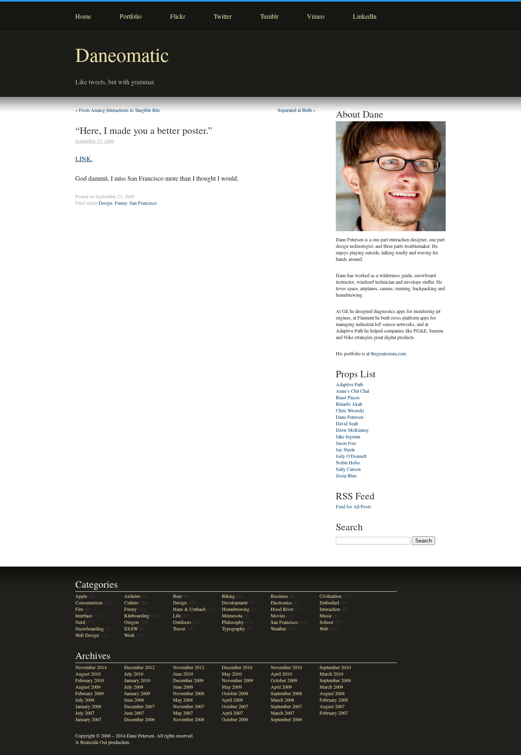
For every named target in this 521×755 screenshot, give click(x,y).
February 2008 (334, 699)
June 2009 (183, 686)
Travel (179, 628)
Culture (131, 602)
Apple (81, 596)
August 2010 (88, 673)
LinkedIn (365, 16)
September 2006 (286, 719)
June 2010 (183, 673)
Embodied (329, 602)
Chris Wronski (350, 410)
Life (177, 615)
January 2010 (137, 680)
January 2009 (137, 693)
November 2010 (286, 667)
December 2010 (237, 667)
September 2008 (286, 693)
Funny (121, 202)
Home (83, 16)
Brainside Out (93, 742)
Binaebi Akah (349, 403)
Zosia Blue (346, 475)
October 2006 (235, 719)
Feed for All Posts (353, 506)
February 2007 (334, 712)
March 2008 (282, 699)
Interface (83, 615)
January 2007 (88, 719)
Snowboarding (89, 628)
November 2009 (237, 680)
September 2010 (335, 667)
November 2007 (188, 706)
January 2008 (88, 706)
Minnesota (232, 615)
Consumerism (88, 602)
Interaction (330, 609)
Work (129, 635)
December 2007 (139, 706)
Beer (177, 596)
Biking (228, 596)
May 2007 (183, 712)
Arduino (132, 596)
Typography (233, 628)
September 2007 (286, 706)
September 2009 (335, 680)
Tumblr (269, 16)
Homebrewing (236, 609)
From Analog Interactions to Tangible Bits (117, 110)
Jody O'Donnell (351, 456)
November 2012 (188, 667)
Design (105, 202)
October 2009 (284, 680)
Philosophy (233, 622)
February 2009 (89, 693)
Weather (278, 628)
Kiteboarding (136, 615)
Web (324, 628)
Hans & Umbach (189, 609)
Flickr (177, 16)
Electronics (281, 602)
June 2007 (134, 712)
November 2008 (188, 693)
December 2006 (139, 719)
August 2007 (332, 706)
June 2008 (134, 699)
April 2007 (232, 712)
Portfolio (131, 16)
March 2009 (331, 686)
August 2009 (88, 686)
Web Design (87, 635)
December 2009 (188, 680)
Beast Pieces (348, 397)
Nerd (80, 622)
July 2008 (84, 699)
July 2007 (84, 712)
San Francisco (143, 202)
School (326, 622)
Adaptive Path (349, 384)
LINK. (84, 158)
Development (234, 602)
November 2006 (188, 719)
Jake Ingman (348, 436)
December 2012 (139, 667)
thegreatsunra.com (388, 353)
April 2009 (281, 686)
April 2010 (281, 673)
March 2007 (282, 712)
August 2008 (332, 693)
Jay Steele (345, 449)
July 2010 (133, 673)
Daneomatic (122, 54)
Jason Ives (346, 443)
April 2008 (232, 699)
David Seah (347, 423)
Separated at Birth (296, 110)
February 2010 (89, 680)
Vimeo (315, 16)
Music (326, 615)
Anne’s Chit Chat (352, 390)
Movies (278, 615)
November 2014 (91, 667)
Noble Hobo (348, 462)
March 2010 (331, 673)
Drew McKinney (352, 430)
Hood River (282, 609)
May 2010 (232, 673)
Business (279, 596)
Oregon (131, 622)
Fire (79, 609)
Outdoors (182, 622)
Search (349, 526)
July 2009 (133, 686)
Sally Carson (348, 469)
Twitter (223, 16)
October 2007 (235, 706)
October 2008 (235, 693)
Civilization (330, 596)
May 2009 (232, 686)
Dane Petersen (349, 417)
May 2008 (183, 699)
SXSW (131, 628)
